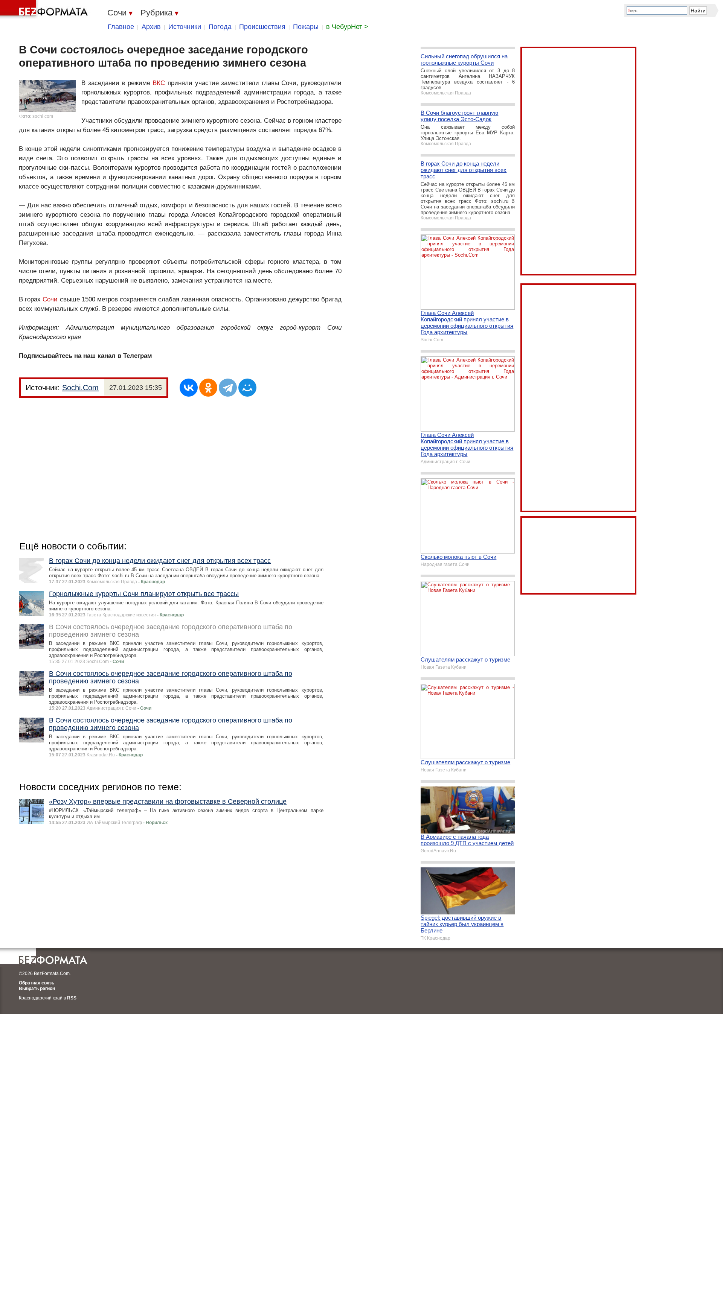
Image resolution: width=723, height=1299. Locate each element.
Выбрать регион (37, 988)
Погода (220, 26)
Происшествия (262, 26)
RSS (71, 998)
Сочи (50, 299)
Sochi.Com (80, 387)
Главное (121, 26)
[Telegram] (228, 388)
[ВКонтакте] (189, 388)
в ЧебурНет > (347, 26)
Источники (184, 26)
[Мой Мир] (247, 388)
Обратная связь (36, 983)
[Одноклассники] (208, 388)
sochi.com (42, 116)
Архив (151, 26)
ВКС (159, 83)
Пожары (306, 26)
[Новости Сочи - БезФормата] (45, 9)
